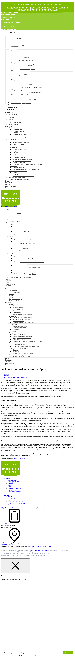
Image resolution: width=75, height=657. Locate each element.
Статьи (11, 121)
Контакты (8, 188)
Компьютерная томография (17, 177)
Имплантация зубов (19, 157)
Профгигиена (17, 136)
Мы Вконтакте (12, 490)
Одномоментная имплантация (22, 159)
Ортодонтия (13, 147)
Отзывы (11, 117)
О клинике (9, 113)
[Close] (15, 565)
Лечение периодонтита (20, 134)
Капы (14, 154)
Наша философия (14, 116)
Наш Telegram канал (14, 491)
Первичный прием (18, 167)
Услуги (6, 495)
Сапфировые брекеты (19, 151)
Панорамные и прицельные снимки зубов (26, 169)
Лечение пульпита (18, 131)
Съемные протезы (18, 144)
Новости (11, 119)
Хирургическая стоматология (22, 161)
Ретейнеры (16, 152)
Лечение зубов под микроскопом (19, 179)
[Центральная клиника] (10, 475)
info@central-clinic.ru (7, 544)
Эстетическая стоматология (18, 171)
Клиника (7, 478)
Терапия (11, 127)
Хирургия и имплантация (17, 156)
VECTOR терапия (18, 132)
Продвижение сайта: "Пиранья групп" (40, 546)
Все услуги (9, 126)
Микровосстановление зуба (21, 142)
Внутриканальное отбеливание (22, 137)
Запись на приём (15, 221)
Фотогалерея (13, 114)
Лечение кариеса (18, 129)
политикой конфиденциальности (39, 550)
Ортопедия (12, 139)
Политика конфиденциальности (35, 655)
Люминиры (16, 174)
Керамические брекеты (20, 149)
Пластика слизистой (19, 162)
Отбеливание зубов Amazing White (23, 176)
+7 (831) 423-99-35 (6, 524)
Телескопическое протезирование (23, 146)
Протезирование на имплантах (22, 141)
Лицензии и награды (15, 122)
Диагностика (13, 166)
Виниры (15, 172)
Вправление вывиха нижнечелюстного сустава (27, 164)
